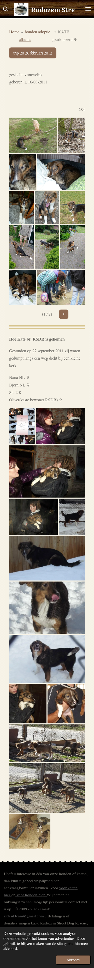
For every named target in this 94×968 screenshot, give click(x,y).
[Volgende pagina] (63, 314)
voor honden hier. (31, 894)
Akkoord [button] (73, 959)
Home (14, 31)
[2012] (22, 287)
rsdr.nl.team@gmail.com (24, 915)
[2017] (72, 207)
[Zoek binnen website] (5, 9)
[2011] (27, 703)
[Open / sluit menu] (88, 9)
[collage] (22, 426)
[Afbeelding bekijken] (33, 135)
